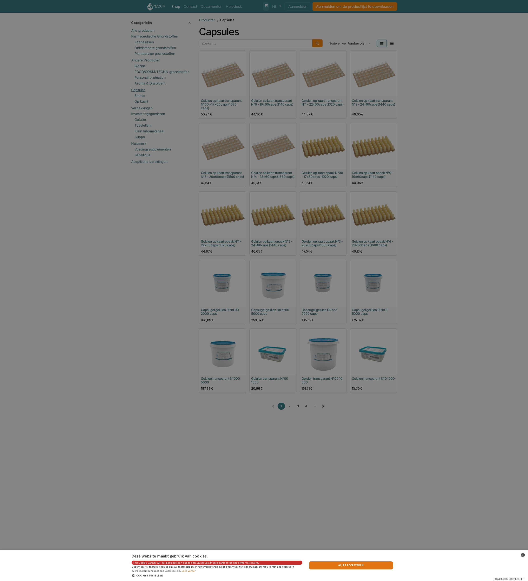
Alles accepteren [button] (351, 565)
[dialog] (264, 565)
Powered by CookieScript (509, 578)
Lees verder (189, 571)
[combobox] (523, 555)
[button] (217, 575)
